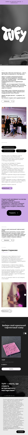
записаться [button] (14, 2)
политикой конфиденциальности (10, 427)
